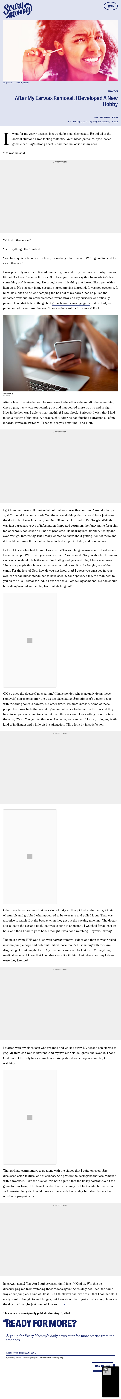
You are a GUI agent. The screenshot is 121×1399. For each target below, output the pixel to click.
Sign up (99, 1366)
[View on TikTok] (30, 640)
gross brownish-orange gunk (71, 303)
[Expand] (105, 1369)
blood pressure (84, 139)
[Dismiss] (115, 1369)
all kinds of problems (51, 531)
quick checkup (78, 134)
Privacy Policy (58, 1358)
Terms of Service (46, 1358)
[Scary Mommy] (17, 10)
